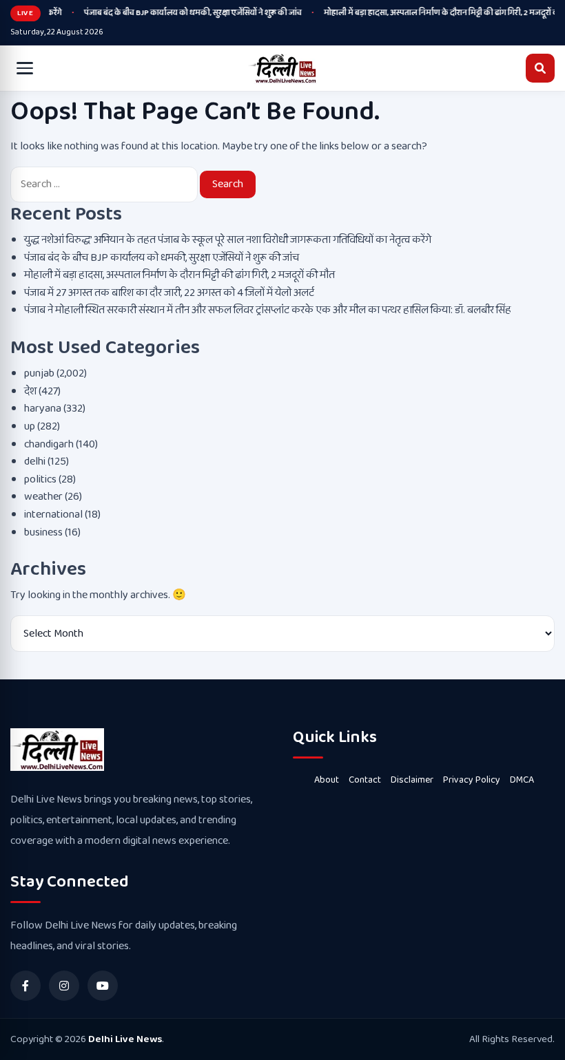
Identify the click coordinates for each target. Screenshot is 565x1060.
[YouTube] (103, 986)
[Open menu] (24, 68)
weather (43, 496)
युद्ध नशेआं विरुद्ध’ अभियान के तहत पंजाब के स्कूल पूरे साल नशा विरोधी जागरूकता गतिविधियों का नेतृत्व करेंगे (227, 239)
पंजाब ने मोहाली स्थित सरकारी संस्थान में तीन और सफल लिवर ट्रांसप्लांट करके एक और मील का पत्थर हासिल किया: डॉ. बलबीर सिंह (267, 310)
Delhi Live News (125, 1039)
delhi (34, 461)
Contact (365, 779)
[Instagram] (64, 986)
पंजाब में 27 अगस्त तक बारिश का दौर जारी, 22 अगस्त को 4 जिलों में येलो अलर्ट (169, 292)
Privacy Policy (471, 779)
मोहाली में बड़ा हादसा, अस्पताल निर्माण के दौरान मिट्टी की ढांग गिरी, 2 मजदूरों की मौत (179, 275)
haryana (42, 408)
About (326, 779)
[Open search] (540, 68)
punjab (39, 373)
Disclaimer (412, 779)
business (43, 532)
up (29, 426)
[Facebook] (25, 986)
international (53, 514)
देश (30, 391)
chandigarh (49, 444)
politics (40, 479)
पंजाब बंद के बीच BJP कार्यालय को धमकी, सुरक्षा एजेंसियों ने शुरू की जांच (186, 12)
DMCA (522, 779)
